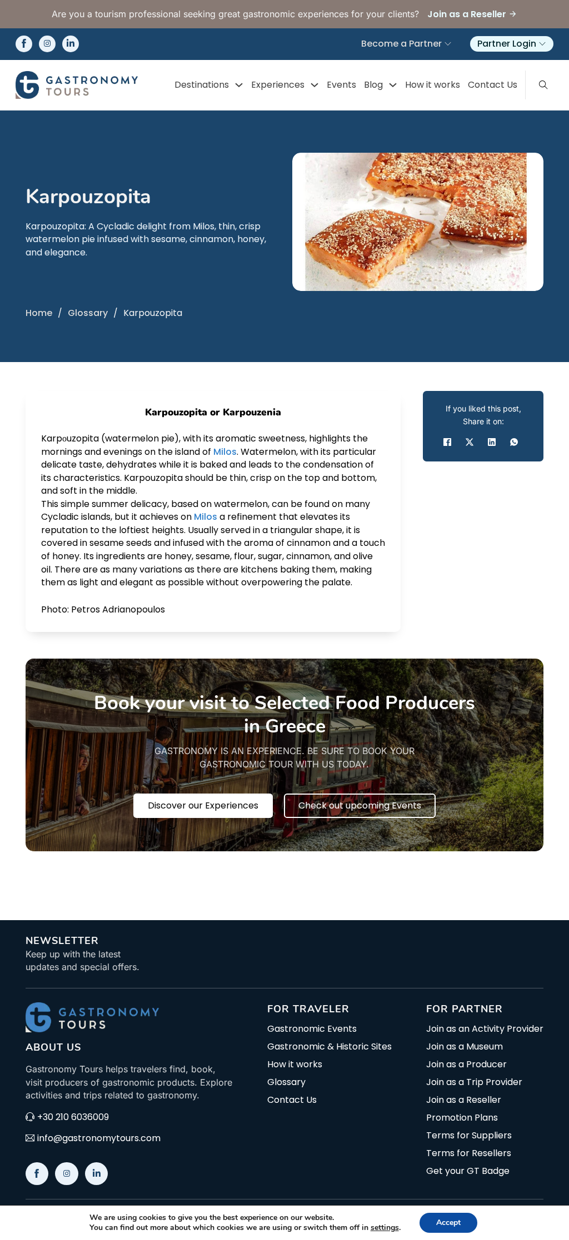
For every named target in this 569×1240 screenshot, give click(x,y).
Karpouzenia (252, 412)
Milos (225, 451)
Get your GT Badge (468, 1171)
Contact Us (492, 84)
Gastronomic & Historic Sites (329, 1046)
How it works (432, 84)
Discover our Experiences (203, 805)
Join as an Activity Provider (484, 1029)
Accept (448, 1222)
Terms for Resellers (468, 1153)
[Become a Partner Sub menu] (448, 44)
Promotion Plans (462, 1117)
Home (39, 313)
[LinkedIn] (491, 442)
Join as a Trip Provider (474, 1082)
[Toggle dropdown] (238, 85)
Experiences (278, 84)
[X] (469, 442)
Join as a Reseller (463, 1100)
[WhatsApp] (514, 442)
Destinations (201, 84)
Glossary (88, 313)
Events (341, 84)
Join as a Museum (464, 1046)
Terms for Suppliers (469, 1135)
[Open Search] (543, 85)
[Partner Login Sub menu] (542, 44)
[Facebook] (447, 442)
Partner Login (506, 43)
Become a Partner (401, 43)
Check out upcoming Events (359, 805)
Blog (373, 84)
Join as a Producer (466, 1064)
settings (385, 1228)
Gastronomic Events (312, 1029)
